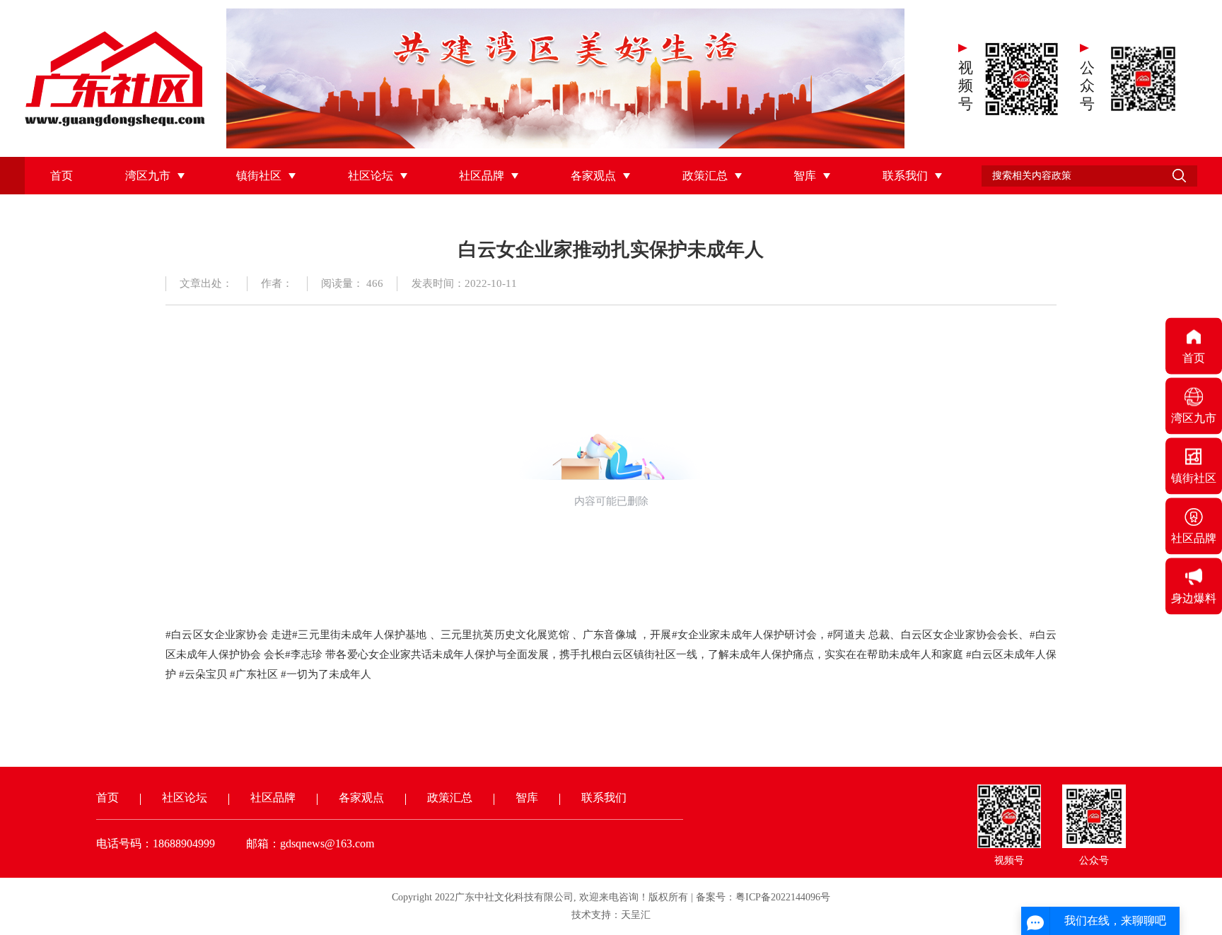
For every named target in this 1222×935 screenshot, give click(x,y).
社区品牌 (481, 176)
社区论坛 (370, 176)
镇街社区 (258, 176)
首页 (61, 176)
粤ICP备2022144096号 (782, 897)
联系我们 (905, 176)
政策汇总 (705, 176)
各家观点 (593, 176)
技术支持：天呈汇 (611, 915)
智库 (804, 176)
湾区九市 (147, 176)
